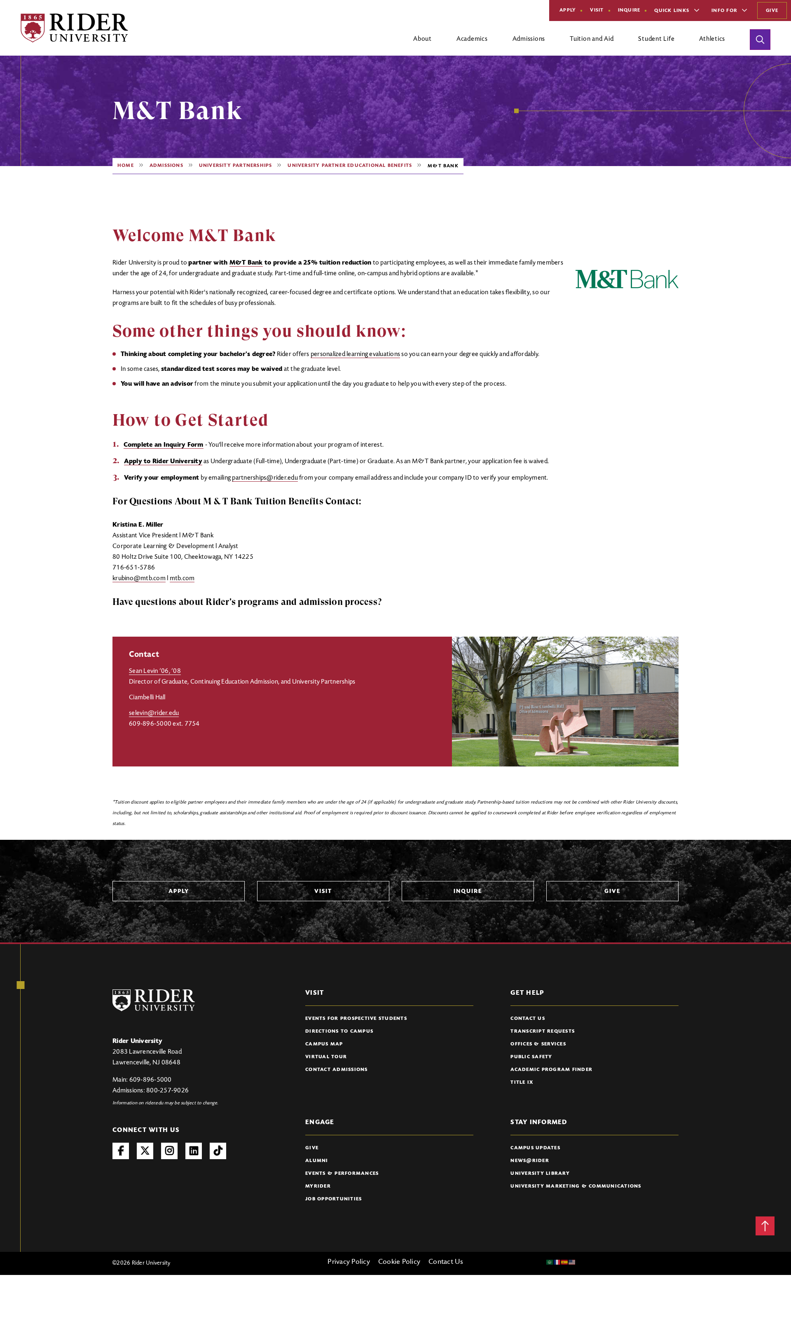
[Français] (557, 1262)
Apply (567, 10)
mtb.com (182, 578)
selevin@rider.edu (154, 713)
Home (125, 165)
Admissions (166, 165)
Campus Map (324, 1044)
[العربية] (550, 1262)
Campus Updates (535, 1148)
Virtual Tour (326, 1056)
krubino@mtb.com (139, 578)
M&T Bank (246, 263)
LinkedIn (193, 1151)
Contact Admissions (336, 1069)
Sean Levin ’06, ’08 (155, 671)
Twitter (145, 1151)
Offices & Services (538, 1044)
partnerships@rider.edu (265, 478)
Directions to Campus (339, 1031)
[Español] (565, 1262)
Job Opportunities (333, 1199)
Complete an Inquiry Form (164, 445)
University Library (540, 1173)
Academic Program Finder (551, 1069)
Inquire (629, 10)
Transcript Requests (542, 1031)
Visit (597, 10)
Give (772, 10)
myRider (318, 1186)
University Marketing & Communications (575, 1186)
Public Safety (531, 1056)
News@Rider (529, 1160)
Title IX (521, 1082)
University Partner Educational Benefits (350, 165)
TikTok (218, 1151)
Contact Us (527, 1018)
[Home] (74, 28)
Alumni (316, 1160)
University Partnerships (235, 165)
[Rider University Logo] (153, 1000)
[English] (572, 1262)
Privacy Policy (349, 1262)
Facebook (120, 1151)
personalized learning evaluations (355, 354)
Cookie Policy (399, 1262)
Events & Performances (342, 1173)
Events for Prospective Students (356, 1018)
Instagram (169, 1151)
